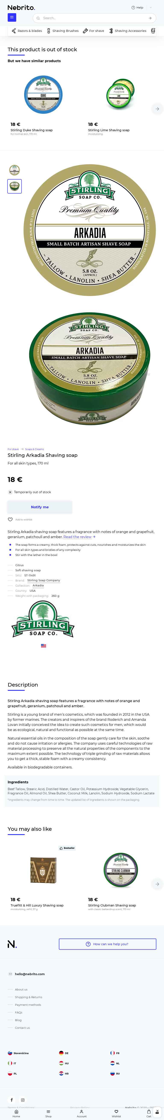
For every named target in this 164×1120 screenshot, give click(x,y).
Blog (18, 1020)
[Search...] (150, 18)
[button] (157, 109)
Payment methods (28, 1004)
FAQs (18, 1012)
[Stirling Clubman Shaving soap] (120, 870)
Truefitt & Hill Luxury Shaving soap (37, 905)
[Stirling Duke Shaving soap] (43, 94)
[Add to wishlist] (72, 123)
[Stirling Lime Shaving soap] (120, 94)
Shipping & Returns (28, 997)
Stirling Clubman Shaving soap (112, 905)
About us (21, 989)
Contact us (22, 1027)
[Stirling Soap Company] (43, 620)
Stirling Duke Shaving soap (32, 130)
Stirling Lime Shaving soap (109, 130)
